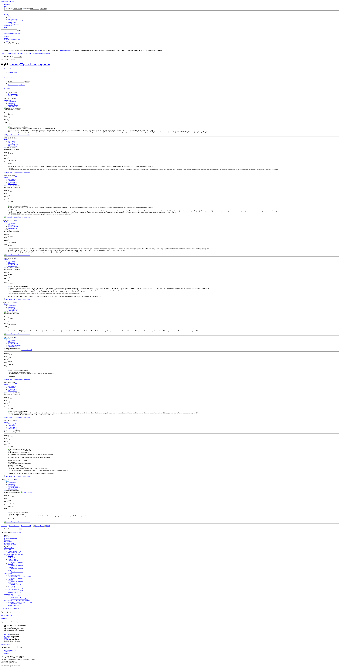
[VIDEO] (7, 639)
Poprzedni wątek (6, 608)
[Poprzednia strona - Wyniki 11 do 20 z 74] (24, 53)
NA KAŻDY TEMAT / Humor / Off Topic (20, 602)
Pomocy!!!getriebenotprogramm (30, 64)
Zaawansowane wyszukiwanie (12, 33)
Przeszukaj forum (9, 543)
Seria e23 (10, 570)
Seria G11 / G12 (12, 557)
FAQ (9, 16)
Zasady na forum (5, 644)
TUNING (10, 580)
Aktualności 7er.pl (9, 548)
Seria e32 (10, 567)
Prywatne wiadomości (10, 538)
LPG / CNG (11, 586)
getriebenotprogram (6, 615)
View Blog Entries (13, 105)
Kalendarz (11, 17)
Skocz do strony (9, 56)
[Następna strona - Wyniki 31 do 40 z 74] (36, 53)
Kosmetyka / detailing (14, 575)
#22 (16, 138)
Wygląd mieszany (13, 94)
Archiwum (7, 651)
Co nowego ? (8, 25)
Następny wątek (16, 608)
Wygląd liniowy (12, 92)
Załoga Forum (15, 24)
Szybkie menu (12, 22)
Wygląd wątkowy (13, 95)
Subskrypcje (7, 540)
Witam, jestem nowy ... (14, 551)
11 (8, 367)
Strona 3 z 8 (4, 53)
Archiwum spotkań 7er (14, 592)
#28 (16, 383)
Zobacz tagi (4, 618)
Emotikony (7, 636)
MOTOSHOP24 (16, 597)
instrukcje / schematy (17, 562)
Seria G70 (10, 556)
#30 (16, 479)
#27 (16, 337)
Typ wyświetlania (8, 88)
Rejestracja (7, 4)
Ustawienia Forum (13, 19)
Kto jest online (8, 541)
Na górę (19, 532)
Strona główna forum (10, 544)
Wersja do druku (12, 72)
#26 (16, 302)
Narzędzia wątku (8, 68)
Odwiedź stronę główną (14, 345)
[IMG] (6, 638)
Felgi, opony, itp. (12, 583)
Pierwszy (16, 53)
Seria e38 (6, 41)
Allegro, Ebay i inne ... (14, 605)
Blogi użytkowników (14, 552)
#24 (16, 220)
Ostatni (42, 53)
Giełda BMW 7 (8, 594)
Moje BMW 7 (8, 549)
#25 (16, 258)
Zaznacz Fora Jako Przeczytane (20, 21)
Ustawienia (7, 537)
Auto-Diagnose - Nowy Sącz (19, 599)
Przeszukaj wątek (8, 77)
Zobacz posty (11, 103)
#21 (16, 98)
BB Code (7, 634)
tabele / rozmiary (16, 584)
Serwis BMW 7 (8, 573)
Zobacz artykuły (12, 106)
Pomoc (6, 6)
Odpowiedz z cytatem (24, 135)
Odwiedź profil (12, 101)
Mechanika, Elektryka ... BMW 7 (13, 39)
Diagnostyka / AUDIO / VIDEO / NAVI (19, 576)
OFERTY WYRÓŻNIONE (15, 596)
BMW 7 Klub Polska (10, 650)
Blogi (5, 27)
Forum (6, 14)
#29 (16, 421)
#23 (16, 176)
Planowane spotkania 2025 (15, 591)
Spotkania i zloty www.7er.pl (12, 589)
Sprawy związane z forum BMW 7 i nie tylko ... (17, 600)
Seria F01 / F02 (12, 559)
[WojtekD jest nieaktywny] (26, 350)
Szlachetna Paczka (16, 603)
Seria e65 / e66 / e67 (13, 560)
